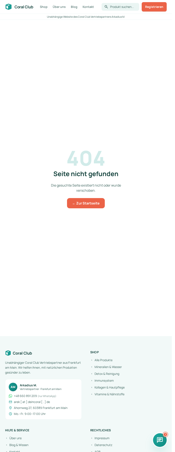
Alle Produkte (101, 360)
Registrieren (154, 7)
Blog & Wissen (16, 445)
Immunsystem (102, 380)
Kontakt (88, 7)
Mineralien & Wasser (106, 367)
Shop (44, 7)
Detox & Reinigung (104, 374)
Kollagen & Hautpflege (107, 387)
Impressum (99, 438)
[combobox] (123, 7)
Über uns (59, 7)
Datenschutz (101, 445)
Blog (74, 7)
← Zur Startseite (86, 203)
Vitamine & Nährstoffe (107, 394)
